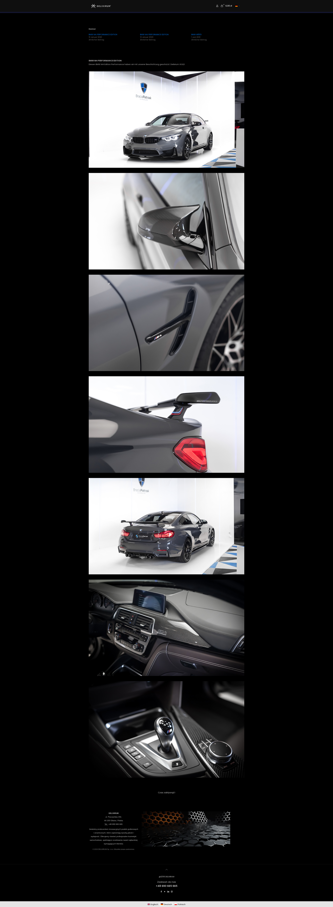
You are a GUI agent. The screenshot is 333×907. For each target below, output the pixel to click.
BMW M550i (196, 34)
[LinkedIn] (168, 891)
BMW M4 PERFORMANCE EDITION (103, 34)
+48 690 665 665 (115, 824)
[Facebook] (161, 891)
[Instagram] (171, 891)
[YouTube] (164, 891)
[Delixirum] (101, 6)
